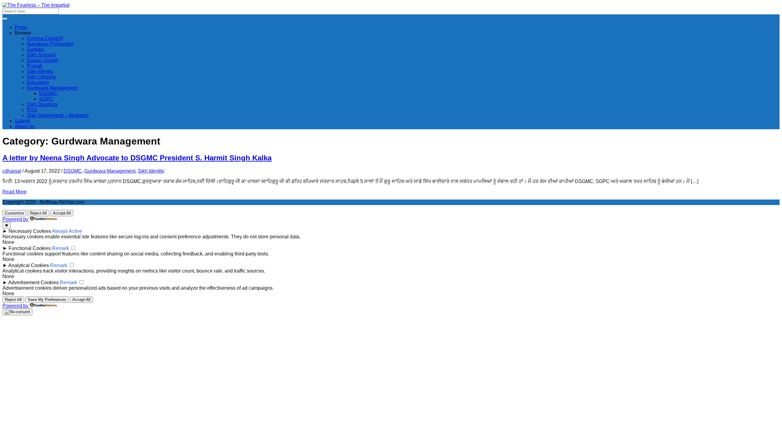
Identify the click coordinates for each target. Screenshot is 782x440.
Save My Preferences (47, 299)
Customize (14, 213)
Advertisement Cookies (33, 282)
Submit (22, 120)
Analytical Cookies (28, 265)
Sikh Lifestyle (41, 76)
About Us (25, 126)
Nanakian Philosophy (50, 43)
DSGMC (48, 93)
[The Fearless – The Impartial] (36, 5)
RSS (32, 109)
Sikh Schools (41, 54)
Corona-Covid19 (45, 38)
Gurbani (35, 49)
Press (21, 27)
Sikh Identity (40, 71)
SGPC (46, 98)
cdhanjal (11, 171)
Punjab (34, 65)
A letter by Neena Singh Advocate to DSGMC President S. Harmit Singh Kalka (137, 158)
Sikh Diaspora (42, 104)
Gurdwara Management (52, 87)
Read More (14, 191)
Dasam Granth (42, 60)
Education (38, 82)
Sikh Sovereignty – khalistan (58, 115)
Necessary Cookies (30, 231)
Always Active (67, 231)
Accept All (62, 213)
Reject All (38, 213)
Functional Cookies (30, 248)
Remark (60, 248)
